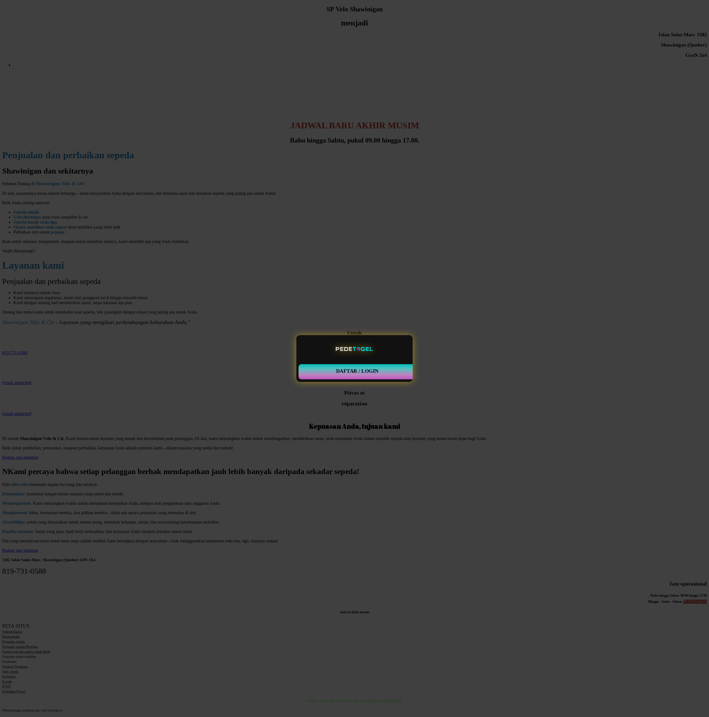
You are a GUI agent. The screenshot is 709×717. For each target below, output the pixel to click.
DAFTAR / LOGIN (357, 371)
